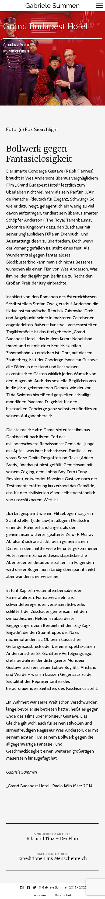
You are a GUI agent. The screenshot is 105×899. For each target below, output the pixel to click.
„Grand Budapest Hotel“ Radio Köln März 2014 (49, 785)
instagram (24, 887)
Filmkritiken (16, 51)
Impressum (40, 895)
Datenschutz (64, 895)
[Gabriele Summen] (52, 5)
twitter (37, 887)
